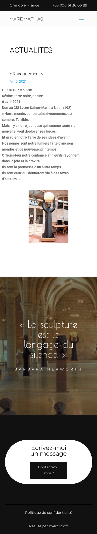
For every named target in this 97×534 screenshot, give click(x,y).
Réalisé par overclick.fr (48, 526)
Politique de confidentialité (48, 512)
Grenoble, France (24, 5)
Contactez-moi (47, 470)
